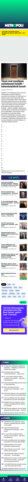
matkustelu (4, 293)
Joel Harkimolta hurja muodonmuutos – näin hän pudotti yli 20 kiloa (15, 465)
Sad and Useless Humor (17, 171)
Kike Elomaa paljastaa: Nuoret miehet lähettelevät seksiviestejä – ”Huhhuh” (10, 265)
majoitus (17, 290)
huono (20, 287)
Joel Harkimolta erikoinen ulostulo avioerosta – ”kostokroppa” (14, 454)
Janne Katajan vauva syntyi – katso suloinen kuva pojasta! (14, 449)
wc (23, 296)
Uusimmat (6, 362)
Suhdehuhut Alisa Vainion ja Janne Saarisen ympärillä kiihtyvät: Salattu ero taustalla (9, 255)
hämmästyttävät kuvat (7, 287)
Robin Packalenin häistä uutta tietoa (8, 274)
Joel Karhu (3, 216)
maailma (11, 290)
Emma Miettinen (4, 186)
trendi (14, 296)
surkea (9, 296)
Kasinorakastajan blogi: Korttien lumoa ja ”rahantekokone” (9, 214)
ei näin (9, 284)
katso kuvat (4, 290)
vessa (19, 296)
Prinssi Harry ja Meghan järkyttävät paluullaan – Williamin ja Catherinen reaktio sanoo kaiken (10, 184)
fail (13, 284)
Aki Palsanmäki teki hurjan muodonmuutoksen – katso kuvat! (9, 192)
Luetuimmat (6, 418)
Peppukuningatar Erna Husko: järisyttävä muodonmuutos (13, 445)
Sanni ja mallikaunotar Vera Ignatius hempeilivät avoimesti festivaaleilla (9, 246)
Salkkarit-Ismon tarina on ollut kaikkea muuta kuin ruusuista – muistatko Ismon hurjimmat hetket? (15, 459)
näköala (23, 293)
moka (18, 293)
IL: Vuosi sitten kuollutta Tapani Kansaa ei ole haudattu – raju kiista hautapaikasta (10, 203)
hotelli (15, 287)
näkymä (4, 296)
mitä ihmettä (12, 293)
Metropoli (3, 89)
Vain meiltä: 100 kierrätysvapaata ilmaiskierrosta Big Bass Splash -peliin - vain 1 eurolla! (13, 33)
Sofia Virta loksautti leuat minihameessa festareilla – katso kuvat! (9, 224)
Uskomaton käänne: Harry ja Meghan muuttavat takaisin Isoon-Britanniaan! (9, 234)
